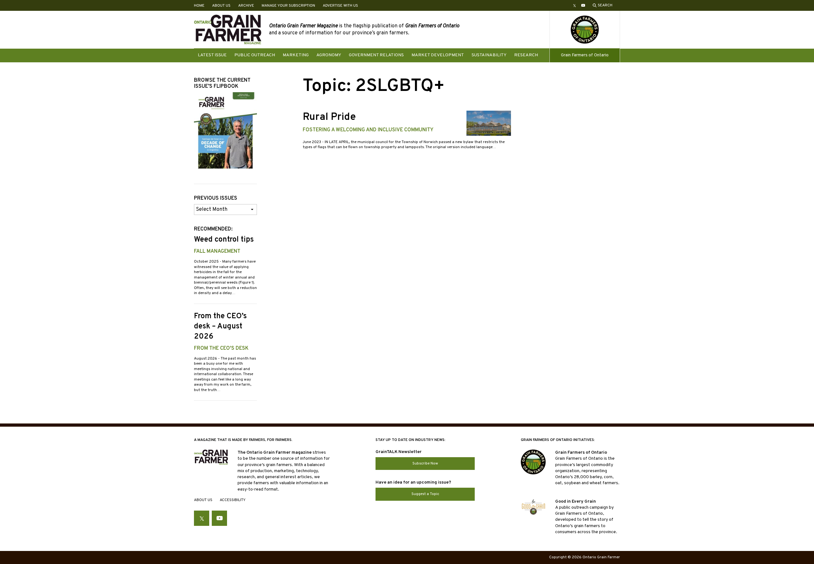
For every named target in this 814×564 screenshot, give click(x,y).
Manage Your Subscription (288, 5)
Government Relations (376, 55)
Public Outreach (254, 55)
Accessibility (232, 500)
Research (526, 55)
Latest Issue (212, 55)
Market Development (437, 55)
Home (199, 5)
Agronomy (328, 55)
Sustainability (489, 55)
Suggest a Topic (425, 494)
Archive (246, 5)
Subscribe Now (425, 463)
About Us (221, 5)
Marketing (296, 55)
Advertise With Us (340, 5)
